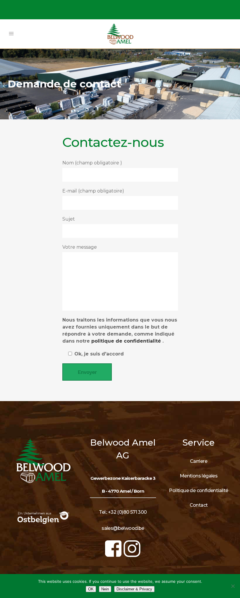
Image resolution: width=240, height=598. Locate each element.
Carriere (198, 461)
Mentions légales (198, 476)
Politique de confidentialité (198, 490)
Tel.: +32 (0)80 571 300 (123, 512)
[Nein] (233, 586)
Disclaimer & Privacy (134, 589)
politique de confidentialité (126, 341)
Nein (105, 589)
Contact (199, 505)
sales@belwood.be (123, 528)
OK (91, 589)
